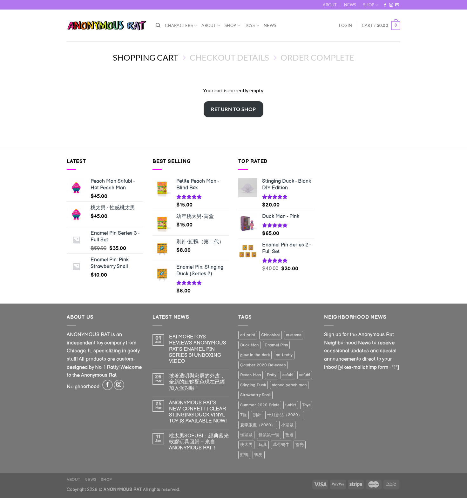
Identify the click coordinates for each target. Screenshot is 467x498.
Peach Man (250, 374)
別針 (257, 414)
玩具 (263, 444)
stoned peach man (289, 385)
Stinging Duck (253, 385)
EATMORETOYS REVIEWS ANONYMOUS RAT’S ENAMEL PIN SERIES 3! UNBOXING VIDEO (197, 349)
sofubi (287, 374)
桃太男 (246, 444)
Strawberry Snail (255, 394)
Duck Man (249, 345)
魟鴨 (244, 454)
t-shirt (290, 405)
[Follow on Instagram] (391, 5)
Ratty (271, 374)
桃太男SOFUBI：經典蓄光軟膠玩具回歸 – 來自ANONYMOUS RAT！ (199, 442)
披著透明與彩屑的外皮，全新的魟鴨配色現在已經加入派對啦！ (197, 382)
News (270, 25)
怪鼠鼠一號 (269, 434)
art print (247, 334)
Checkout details (229, 57)
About (208, 25)
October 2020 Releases (263, 365)
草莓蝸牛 (281, 444)
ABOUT (330, 4)
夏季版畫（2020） (257, 425)
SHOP (368, 4)
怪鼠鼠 (246, 434)
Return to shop (233, 109)
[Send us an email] (397, 5)
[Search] (158, 25)
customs (293, 334)
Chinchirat (270, 334)
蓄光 (299, 444)
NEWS (350, 4)
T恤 (243, 414)
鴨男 (258, 454)
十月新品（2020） (284, 414)
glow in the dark (255, 354)
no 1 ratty (284, 354)
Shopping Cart (145, 57)
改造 (289, 434)
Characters (179, 25)
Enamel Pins (276, 345)
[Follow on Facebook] (385, 5)
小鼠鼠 (287, 425)
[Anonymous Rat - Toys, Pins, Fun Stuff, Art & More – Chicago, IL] (106, 25)
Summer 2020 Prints (259, 405)
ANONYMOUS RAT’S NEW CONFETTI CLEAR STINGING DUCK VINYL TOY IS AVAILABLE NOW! (198, 412)
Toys (250, 25)
